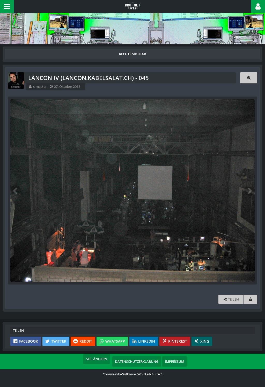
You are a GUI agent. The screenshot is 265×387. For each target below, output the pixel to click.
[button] (7, 6)
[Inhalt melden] (250, 299)
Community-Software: (132, 374)
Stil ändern (96, 359)
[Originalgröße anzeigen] (248, 77)
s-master (40, 86)
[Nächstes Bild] (249, 190)
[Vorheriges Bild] (15, 190)
